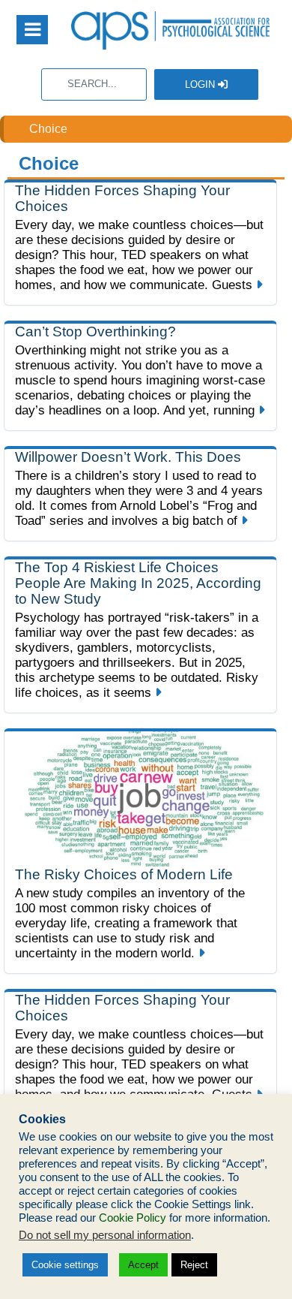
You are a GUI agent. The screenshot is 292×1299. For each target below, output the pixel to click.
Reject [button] (194, 1264)
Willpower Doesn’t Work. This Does (128, 457)
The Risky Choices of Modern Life (124, 874)
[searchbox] (94, 84)
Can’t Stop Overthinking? (95, 331)
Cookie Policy (132, 1218)
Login (201, 84)
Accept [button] (143, 1264)
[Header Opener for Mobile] (32, 29)
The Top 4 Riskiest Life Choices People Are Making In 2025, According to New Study (138, 583)
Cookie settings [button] (65, 1264)
